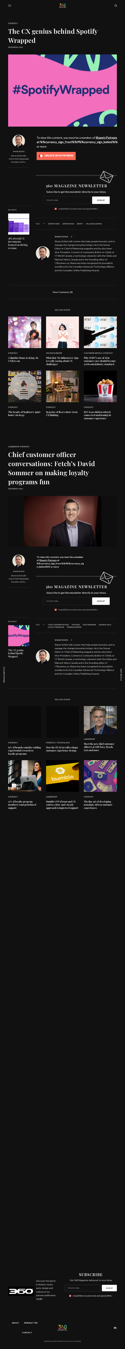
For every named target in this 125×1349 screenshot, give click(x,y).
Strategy (13, 23)
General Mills (105, 624)
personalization (74, 627)
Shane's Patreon (106, 137)
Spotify (80, 224)
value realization (94, 224)
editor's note (54, 224)
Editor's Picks (68, 224)
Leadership (13, 446)
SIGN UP (101, 200)
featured (76, 624)
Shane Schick (19, 151)
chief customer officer (58, 624)
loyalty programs (56, 627)
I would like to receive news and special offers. (78, 209)
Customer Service (93, 353)
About (15, 1323)
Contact (27, 1332)
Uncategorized (54, 353)
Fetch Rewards (89, 624)
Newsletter (30, 1323)
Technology (63, 743)
